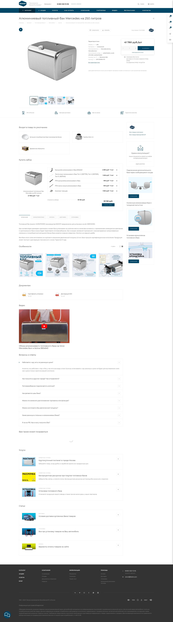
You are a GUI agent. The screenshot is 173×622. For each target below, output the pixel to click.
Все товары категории (136, 132)
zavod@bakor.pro (131, 577)
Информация (74, 570)
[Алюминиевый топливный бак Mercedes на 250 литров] (52, 61)
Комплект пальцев (61, 191)
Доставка (63, 217)
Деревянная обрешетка (37, 148)
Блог (21, 581)
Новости (44, 581)
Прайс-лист (73, 579)
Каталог (22, 570)
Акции (21, 574)
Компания (46, 570)
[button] (7, 614)
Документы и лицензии (49, 579)
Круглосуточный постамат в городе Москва (57, 460)
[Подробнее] (118, 459)
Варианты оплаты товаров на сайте (54, 547)
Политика (72, 576)
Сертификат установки (35, 294)
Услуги (21, 577)
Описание (24, 217)
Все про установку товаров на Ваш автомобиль (59, 532)
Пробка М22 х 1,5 (88, 137)
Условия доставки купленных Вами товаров (57, 516)
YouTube (84, 593)
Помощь (104, 570)
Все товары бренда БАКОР (137, 134)
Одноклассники (89, 593)
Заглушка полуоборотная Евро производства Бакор (46, 137)
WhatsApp (93, 593)
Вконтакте (75, 593)
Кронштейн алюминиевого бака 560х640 (68, 170)
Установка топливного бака (50, 491)
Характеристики (38, 217)
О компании (45, 574)
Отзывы (44, 576)
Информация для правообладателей (31, 605)
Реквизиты (72, 574)
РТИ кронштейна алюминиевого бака (67, 181)
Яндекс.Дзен (98, 593)
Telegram (80, 593)
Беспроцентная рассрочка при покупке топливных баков (63, 476)
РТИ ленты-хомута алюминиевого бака (68, 186)
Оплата (51, 217)
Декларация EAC (66, 294)
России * (39, 5)
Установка (74, 217)
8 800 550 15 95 (63, 4)
